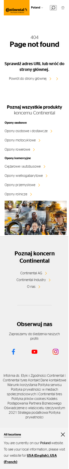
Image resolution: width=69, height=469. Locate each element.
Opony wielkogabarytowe (24, 176)
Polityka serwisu (50, 385)
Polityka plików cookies (29, 399)
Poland (35, 7)
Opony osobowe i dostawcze (26, 131)
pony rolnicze (17, 194)
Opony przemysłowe (20, 185)
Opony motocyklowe (20, 140)
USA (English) (37, 455)
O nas (31, 287)
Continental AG (31, 273)
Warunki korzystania (22, 385)
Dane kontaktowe (53, 380)
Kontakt (34, 380)
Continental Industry (31, 280)
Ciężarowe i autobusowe (23, 166)
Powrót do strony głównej (28, 79)
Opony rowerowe (17, 149)
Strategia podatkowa (33, 412)
